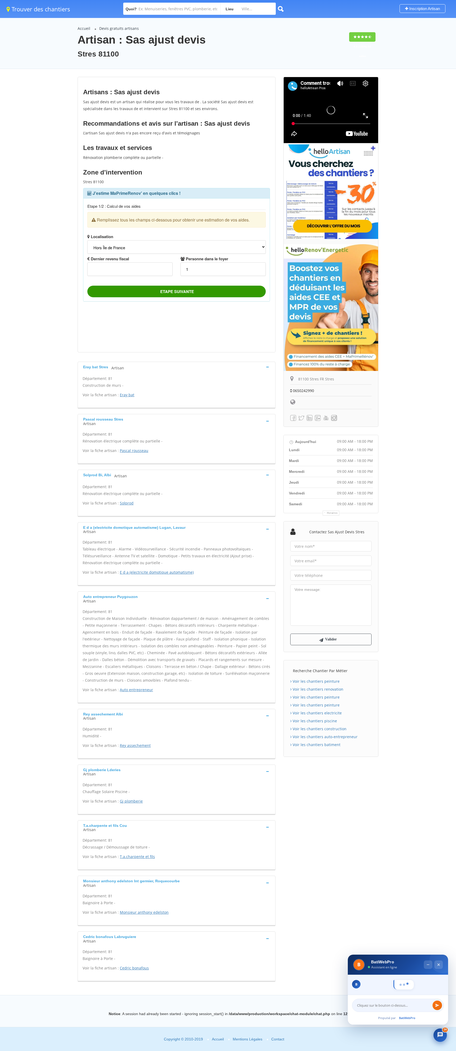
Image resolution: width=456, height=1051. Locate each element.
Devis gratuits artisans (119, 28)
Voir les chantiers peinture (316, 681)
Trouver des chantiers (40, 9)
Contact (277, 1039)
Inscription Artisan (424, 8)
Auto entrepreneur (136, 689)
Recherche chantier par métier (320, 670)
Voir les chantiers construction (319, 728)
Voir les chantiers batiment (316, 744)
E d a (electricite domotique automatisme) (157, 572)
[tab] (177, 367)
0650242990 (303, 390)
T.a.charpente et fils (137, 856)
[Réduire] (428, 953)
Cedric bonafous (134, 967)
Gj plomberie (131, 801)
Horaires (332, 513)
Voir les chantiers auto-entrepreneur (325, 736)
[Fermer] (438, 953)
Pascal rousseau (134, 450)
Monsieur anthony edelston (144, 912)
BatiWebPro (407, 1018)
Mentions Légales (247, 1039)
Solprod (127, 503)
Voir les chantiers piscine (314, 720)
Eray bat (127, 394)
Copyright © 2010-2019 (183, 1039)
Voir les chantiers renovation (317, 689)
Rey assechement (135, 745)
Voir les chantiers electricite (317, 712)
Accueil (84, 28)
